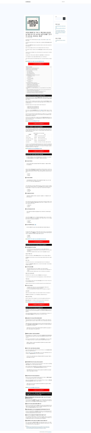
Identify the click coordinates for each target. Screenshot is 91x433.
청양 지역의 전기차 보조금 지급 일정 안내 (32, 82)
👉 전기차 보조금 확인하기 (38, 241)
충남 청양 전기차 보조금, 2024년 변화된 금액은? (33, 83)
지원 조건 (30, 79)
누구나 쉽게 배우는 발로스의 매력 (60, 30)
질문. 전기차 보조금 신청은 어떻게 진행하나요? (33, 90)
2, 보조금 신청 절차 (30, 71)
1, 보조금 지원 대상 (30, 70)
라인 (29, 352)
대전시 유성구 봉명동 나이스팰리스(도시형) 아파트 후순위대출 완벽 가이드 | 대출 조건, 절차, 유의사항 (37, 427)
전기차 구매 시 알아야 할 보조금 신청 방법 (33, 85)
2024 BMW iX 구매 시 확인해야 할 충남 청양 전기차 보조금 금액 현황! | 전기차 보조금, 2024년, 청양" (37, 426)
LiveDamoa (28, 1)
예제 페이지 (63, 1)
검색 (56, 16)
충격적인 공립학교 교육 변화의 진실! (60, 31)
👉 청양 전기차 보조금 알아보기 (39, 123)
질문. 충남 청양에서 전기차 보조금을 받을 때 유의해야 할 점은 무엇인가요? (37, 91)
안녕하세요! (57, 40)
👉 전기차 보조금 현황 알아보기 (39, 63)
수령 (35, 224)
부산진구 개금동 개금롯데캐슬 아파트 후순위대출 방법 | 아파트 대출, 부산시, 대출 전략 (36, 428)
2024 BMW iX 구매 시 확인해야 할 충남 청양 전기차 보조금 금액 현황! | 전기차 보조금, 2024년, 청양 (39, 88)
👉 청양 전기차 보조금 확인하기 (39, 151)
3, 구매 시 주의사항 (30, 80)
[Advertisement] (45, 9)
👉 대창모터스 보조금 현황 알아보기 (39, 304)
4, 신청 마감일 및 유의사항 (31, 73)
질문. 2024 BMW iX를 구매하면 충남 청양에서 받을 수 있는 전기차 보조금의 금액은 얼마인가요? (39, 89)
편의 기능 (30, 77)
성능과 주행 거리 (30, 76)
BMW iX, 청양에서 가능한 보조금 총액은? (33, 84)
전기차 (39, 39)
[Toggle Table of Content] (50, 67)
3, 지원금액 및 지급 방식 (31, 72)
